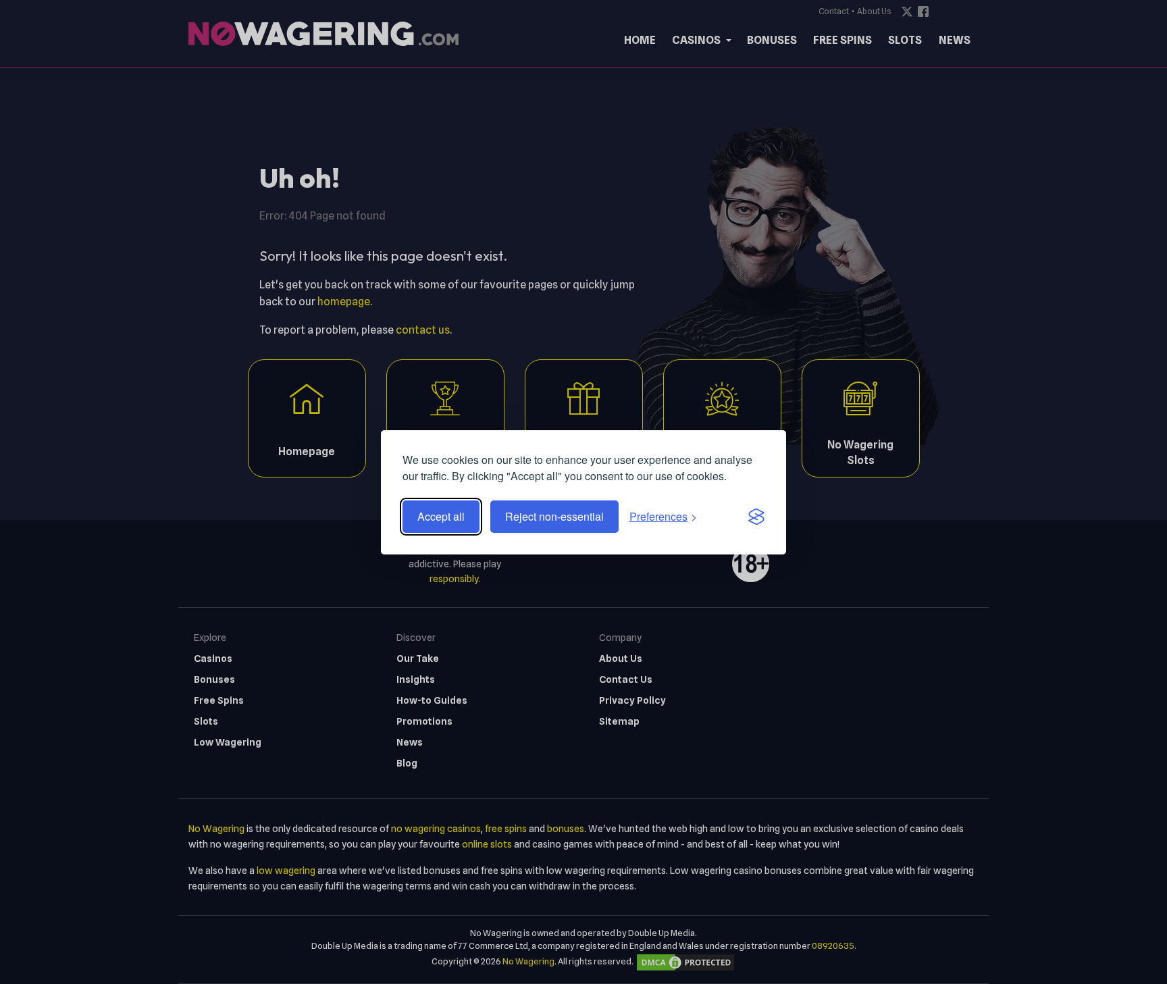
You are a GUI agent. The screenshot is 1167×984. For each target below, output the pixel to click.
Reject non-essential (554, 516)
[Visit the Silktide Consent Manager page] (756, 517)
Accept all (441, 516)
